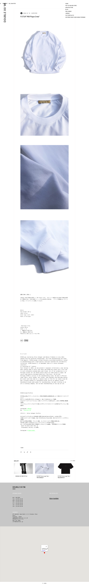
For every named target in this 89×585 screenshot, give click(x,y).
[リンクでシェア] (27, 452)
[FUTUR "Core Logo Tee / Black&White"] (65, 468)
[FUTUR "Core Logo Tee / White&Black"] (44, 468)
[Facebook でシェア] (21, 452)
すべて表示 (73, 460)
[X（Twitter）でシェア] (24, 452)
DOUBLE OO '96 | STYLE (21, 476)
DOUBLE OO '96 (4, 12)
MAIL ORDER (68, 11)
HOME (66, 3)
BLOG (66, 9)
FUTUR (22, 447)
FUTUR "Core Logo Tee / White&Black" (43, 476)
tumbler (56, 498)
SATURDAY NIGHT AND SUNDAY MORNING (70, 17)
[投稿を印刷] (30, 452)
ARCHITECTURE (69, 7)
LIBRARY (67, 13)
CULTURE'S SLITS (69, 15)
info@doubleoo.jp (18, 521)
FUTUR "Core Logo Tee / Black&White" (64, 476)
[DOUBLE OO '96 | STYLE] (23, 468)
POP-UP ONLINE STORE (70, 5)
